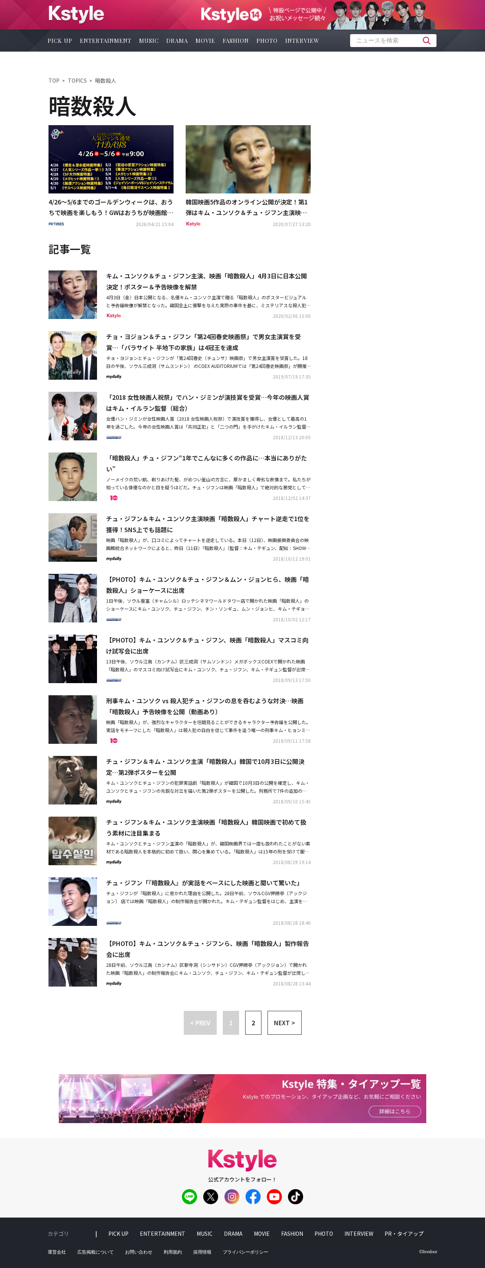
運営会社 (57, 1252)
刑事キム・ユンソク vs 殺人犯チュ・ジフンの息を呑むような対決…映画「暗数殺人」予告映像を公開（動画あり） (205, 706)
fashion (236, 40)
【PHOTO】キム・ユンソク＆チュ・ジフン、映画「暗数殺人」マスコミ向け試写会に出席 (207, 645)
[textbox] (393, 40)
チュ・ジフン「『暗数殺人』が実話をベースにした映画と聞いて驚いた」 (204, 882)
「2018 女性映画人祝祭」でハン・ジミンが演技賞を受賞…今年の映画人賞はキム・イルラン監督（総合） (207, 403)
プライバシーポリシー (245, 1252)
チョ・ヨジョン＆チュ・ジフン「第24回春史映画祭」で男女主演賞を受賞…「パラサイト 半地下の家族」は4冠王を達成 (203, 342)
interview (302, 40)
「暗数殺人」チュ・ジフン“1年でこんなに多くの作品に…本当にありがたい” (206, 463)
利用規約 (173, 1252)
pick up (60, 40)
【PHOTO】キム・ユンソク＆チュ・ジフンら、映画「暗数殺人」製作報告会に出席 (207, 949)
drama (177, 40)
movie (205, 40)
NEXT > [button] (284, 1022)
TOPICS (77, 80)
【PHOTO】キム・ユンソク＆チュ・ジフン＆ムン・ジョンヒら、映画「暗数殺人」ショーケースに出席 (207, 585)
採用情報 (202, 1252)
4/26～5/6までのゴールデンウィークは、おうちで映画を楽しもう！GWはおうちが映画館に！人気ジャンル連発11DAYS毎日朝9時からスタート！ (110, 207)
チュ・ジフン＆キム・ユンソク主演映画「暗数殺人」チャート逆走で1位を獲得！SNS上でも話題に (208, 524)
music (149, 40)
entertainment (105, 40)
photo (267, 40)
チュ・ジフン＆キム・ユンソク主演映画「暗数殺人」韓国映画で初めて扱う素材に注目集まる (206, 827)
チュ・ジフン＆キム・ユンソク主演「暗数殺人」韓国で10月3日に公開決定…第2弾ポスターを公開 (205, 767)
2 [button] (253, 1022)
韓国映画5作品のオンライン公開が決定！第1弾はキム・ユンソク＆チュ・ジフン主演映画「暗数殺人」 (247, 207)
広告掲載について (95, 1252)
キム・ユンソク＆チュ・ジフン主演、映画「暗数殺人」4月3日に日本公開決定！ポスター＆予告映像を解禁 (206, 281)
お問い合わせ (138, 1252)
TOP (53, 80)
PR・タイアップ (404, 1233)
